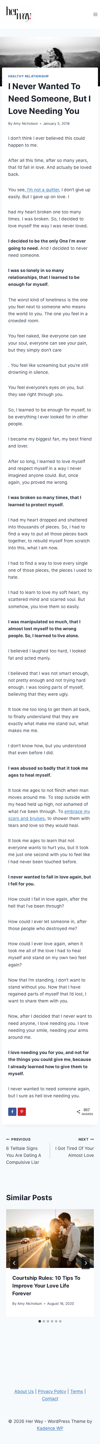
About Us (24, 1391)
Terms (76, 1391)
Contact (50, 1398)
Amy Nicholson (25, 123)
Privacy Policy (52, 1391)
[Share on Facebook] (12, 1112)
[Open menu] (95, 14)
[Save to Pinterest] (22, 1112)
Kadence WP (50, 1428)
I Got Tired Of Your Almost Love (74, 1147)
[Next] (86, 1263)
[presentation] (50, 1238)
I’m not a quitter (42, 189)
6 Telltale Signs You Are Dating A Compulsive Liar (23, 1151)
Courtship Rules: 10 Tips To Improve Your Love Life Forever (46, 1286)
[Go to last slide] (14, 1263)
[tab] (39, 1321)
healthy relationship (28, 76)
